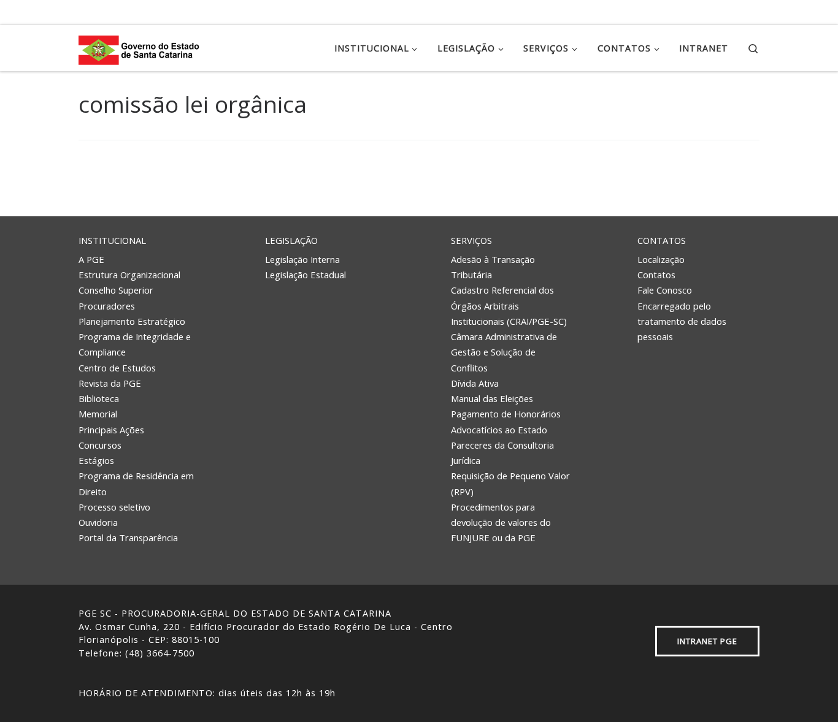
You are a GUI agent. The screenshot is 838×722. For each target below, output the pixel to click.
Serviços (471, 240)
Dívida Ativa (475, 383)
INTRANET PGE (707, 641)
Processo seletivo (114, 507)
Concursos (100, 445)
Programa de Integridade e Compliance (135, 344)
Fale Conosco (664, 290)
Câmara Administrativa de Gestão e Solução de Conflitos (504, 352)
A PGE (91, 259)
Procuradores (107, 306)
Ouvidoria (98, 522)
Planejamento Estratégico (132, 321)
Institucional (112, 240)
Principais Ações (111, 430)
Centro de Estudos (117, 368)
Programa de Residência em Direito (136, 483)
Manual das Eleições (492, 398)
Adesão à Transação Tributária (493, 267)
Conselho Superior (116, 290)
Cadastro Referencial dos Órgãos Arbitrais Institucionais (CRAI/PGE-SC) (509, 305)
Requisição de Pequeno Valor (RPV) (510, 483)
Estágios (96, 460)
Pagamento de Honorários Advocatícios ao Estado (506, 421)
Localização (661, 259)
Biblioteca (99, 398)
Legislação (291, 240)
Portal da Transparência (128, 537)
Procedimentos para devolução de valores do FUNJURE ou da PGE (501, 522)
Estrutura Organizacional (129, 274)
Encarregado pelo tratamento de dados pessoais (681, 321)
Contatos (661, 240)
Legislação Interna (302, 259)
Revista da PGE (110, 383)
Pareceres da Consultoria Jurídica (502, 452)
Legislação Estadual (305, 274)
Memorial (98, 414)
